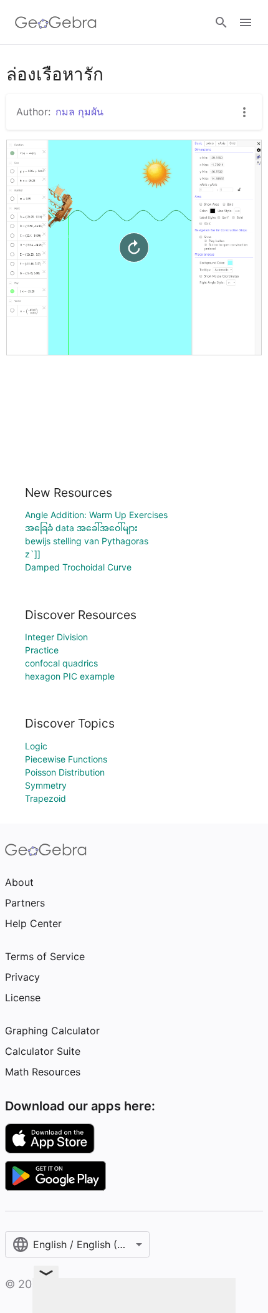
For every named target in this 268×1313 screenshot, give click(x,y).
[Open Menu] (245, 22)
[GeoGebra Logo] (56, 22)
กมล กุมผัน (79, 111)
